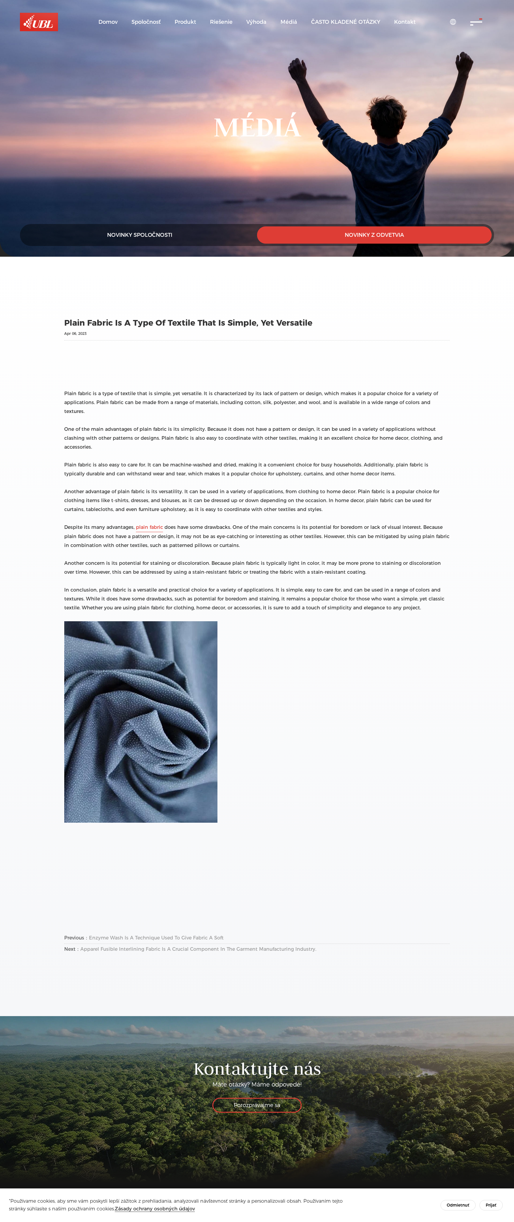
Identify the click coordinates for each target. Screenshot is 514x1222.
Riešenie (221, 22)
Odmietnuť (458, 1205)
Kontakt (405, 22)
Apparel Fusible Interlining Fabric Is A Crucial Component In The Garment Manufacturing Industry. (198, 949)
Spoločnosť (146, 22)
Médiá (288, 22)
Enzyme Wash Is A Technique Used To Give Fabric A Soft (156, 938)
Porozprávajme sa (257, 1105)
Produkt (185, 22)
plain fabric (149, 527)
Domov (107, 22)
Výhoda (256, 22)
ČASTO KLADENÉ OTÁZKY (345, 22)
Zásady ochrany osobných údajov (155, 1209)
